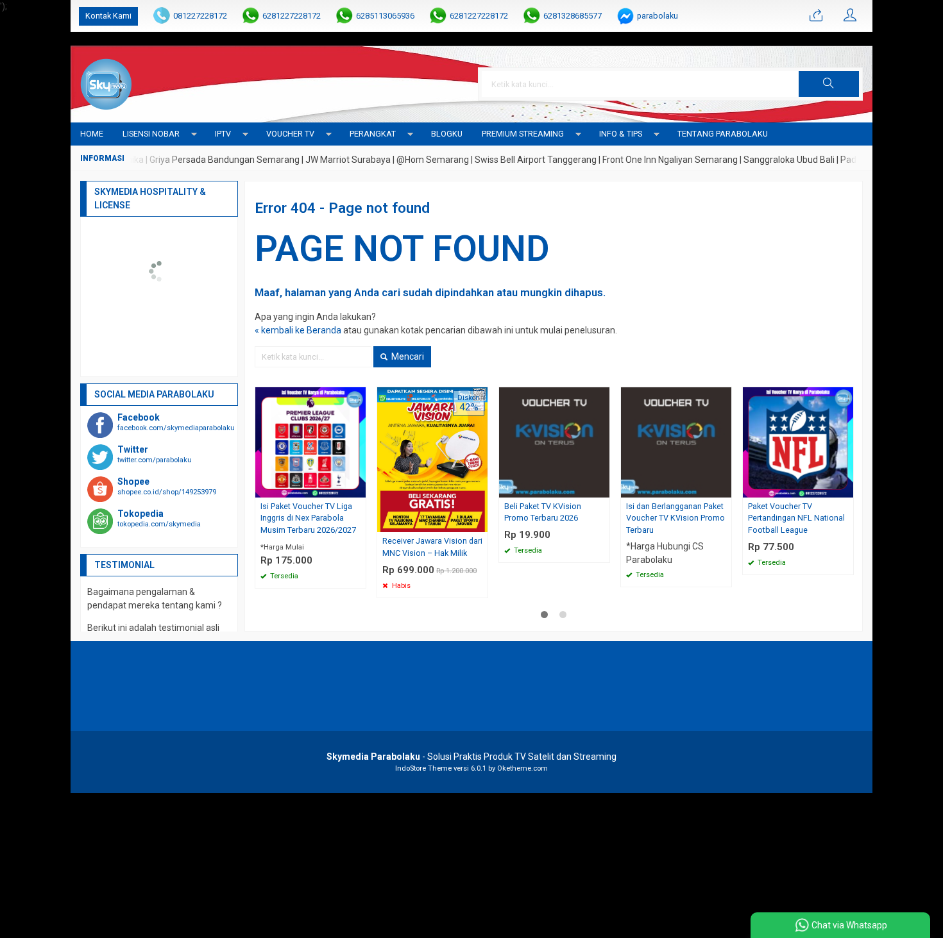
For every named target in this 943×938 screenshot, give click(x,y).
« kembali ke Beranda (298, 330)
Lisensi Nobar (151, 133)
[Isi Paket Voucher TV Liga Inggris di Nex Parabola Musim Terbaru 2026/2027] (310, 441)
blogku (447, 133)
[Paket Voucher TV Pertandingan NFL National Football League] (798, 441)
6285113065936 (385, 16)
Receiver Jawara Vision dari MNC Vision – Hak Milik (432, 547)
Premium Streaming (523, 133)
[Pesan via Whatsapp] (816, 16)
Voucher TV (290, 133)
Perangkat (373, 133)
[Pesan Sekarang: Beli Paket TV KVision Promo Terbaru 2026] (601, 487)
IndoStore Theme (423, 768)
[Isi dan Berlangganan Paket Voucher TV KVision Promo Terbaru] (676, 441)
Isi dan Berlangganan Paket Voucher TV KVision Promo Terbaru (675, 518)
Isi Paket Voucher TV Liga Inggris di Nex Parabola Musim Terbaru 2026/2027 (308, 518)
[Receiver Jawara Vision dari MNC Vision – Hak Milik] (432, 459)
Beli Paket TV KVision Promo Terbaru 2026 (542, 512)
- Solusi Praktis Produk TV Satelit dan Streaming (471, 756)
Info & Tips (620, 133)
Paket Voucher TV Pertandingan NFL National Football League (796, 518)
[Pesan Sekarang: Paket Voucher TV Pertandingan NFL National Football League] (845, 487)
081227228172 (200, 16)
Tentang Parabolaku (722, 133)
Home (91, 133)
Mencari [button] (406, 356)
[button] (829, 84)
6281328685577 (572, 16)
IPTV (223, 133)
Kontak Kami (108, 16)
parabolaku (657, 16)
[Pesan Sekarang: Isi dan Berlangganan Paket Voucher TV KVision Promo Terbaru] (723, 487)
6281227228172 (291, 16)
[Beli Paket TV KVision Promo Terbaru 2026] (554, 441)
